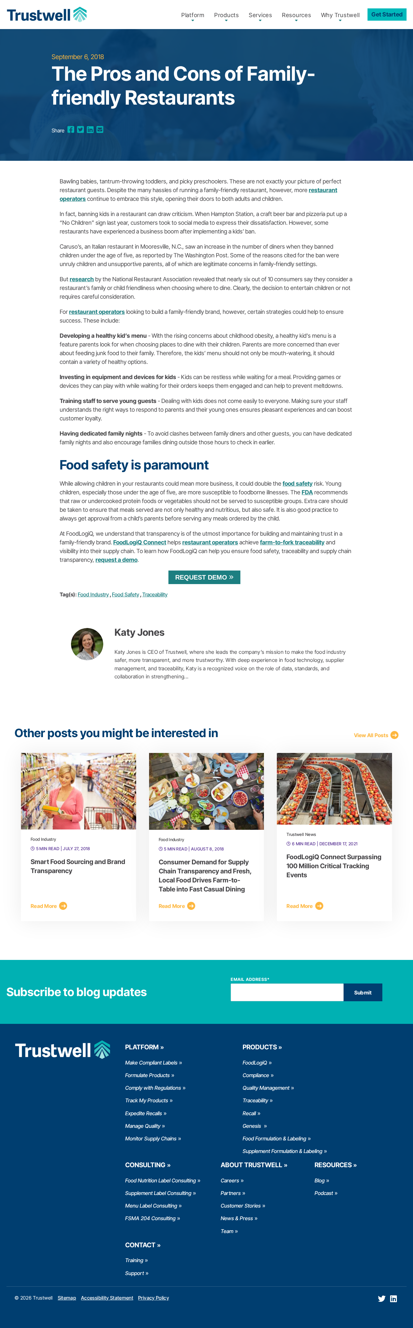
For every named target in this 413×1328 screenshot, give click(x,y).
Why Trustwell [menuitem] (340, 15)
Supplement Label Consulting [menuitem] (158, 1193)
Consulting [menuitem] (145, 1165)
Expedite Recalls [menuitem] (143, 1113)
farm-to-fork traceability (292, 542)
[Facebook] (70, 129)
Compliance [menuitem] (256, 1075)
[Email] (99, 129)
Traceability (154, 594)
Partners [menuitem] (231, 1193)
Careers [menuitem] (230, 1180)
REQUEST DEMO (201, 577)
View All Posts (371, 735)
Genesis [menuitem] (252, 1126)
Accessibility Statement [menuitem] (107, 1298)
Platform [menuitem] (193, 15)
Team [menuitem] (227, 1231)
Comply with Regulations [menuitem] (153, 1088)
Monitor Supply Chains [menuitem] (150, 1138)
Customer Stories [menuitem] (241, 1205)
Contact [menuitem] (140, 1245)
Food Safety (125, 594)
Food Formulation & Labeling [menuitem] (274, 1138)
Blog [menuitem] (320, 1180)
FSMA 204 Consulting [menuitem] (150, 1218)
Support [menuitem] (134, 1273)
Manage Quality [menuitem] (142, 1126)
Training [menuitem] (134, 1260)
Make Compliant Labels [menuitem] (151, 1062)
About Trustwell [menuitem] (251, 1165)
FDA (307, 492)
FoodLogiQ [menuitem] (255, 1062)
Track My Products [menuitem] (146, 1100)
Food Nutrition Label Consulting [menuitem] (160, 1180)
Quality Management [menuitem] (266, 1088)
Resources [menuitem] (296, 15)
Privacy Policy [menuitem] (153, 1298)
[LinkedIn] (90, 129)
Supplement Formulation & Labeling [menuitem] (282, 1151)
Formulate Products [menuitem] (147, 1075)
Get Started (387, 14)
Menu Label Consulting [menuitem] (151, 1205)
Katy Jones (140, 632)
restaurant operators (210, 542)
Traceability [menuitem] (255, 1100)
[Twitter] (80, 129)
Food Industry (93, 594)
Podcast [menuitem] (324, 1193)
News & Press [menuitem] (237, 1218)
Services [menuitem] (260, 15)
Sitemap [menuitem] (67, 1298)
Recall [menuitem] (249, 1113)
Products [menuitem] (226, 15)
